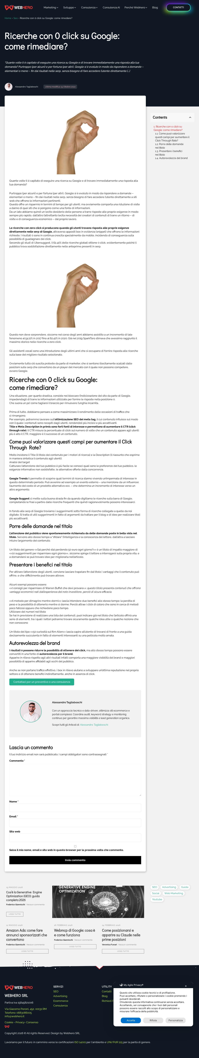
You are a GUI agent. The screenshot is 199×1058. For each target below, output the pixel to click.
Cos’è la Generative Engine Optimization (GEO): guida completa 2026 (24, 896)
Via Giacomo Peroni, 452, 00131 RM (26, 1008)
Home (8, 18)
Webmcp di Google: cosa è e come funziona (74, 932)
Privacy (20, 1022)
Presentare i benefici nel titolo (168, 153)
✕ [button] (186, 986)
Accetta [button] (131, 1020)
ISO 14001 (80, 1042)
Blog (105, 996)
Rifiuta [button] (153, 1020)
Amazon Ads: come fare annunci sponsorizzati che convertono (26, 935)
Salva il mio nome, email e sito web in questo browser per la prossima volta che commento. (66, 850)
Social (155, 893)
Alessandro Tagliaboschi (26, 86)
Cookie (9, 1022)
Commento (17, 760)
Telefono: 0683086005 (18, 1012)
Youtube (157, 899)
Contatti (107, 991)
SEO (154, 887)
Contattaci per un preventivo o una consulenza (41, 681)
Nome (14, 801)
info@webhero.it (14, 1016)
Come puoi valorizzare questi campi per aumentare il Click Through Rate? (172, 137)
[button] (51, 7)
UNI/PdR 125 (115, 1042)
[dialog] (153, 1004)
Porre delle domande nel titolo (169, 146)
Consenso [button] (32, 1022)
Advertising (169, 887)
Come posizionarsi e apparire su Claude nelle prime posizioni (121, 935)
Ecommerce (60, 1000)
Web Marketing (173, 893)
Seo (16, 18)
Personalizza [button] (176, 1020)
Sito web (14, 831)
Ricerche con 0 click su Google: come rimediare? (168, 128)
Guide (184, 887)
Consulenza (60, 1005)
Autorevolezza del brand (173, 158)
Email (13, 816)
